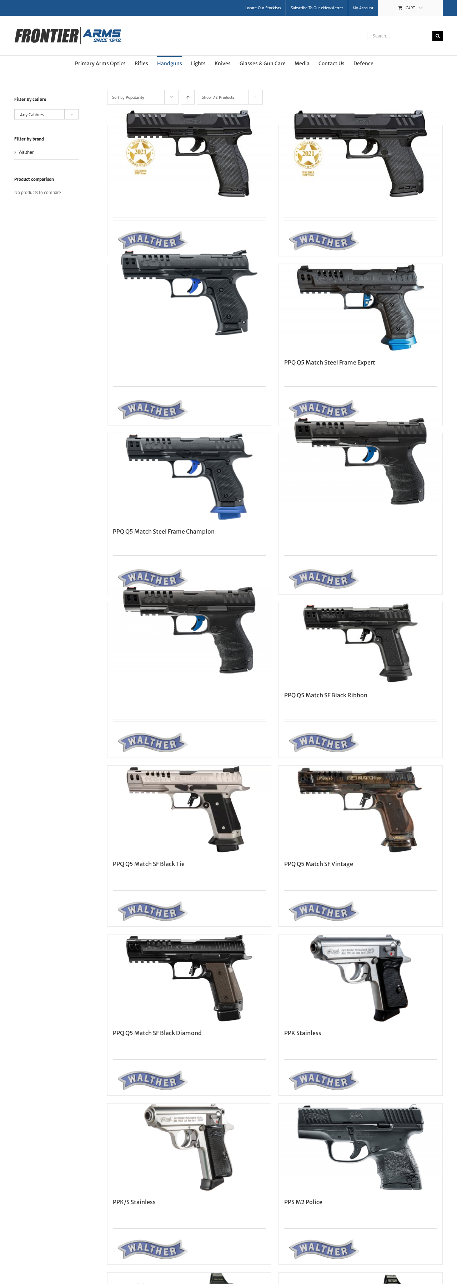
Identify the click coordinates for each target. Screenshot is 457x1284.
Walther (26, 152)
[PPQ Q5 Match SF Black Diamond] (189, 977)
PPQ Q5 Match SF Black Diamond (157, 1032)
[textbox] (46, 114)
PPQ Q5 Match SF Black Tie (149, 863)
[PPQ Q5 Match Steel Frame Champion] (189, 476)
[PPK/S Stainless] (189, 1147)
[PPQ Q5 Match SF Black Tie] (189, 809)
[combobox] (46, 114)
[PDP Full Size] (189, 154)
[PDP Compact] (360, 154)
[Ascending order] (188, 97)
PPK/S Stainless (134, 1202)
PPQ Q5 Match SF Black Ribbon (325, 695)
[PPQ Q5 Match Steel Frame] (189, 292)
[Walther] (150, 241)
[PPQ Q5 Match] (360, 461)
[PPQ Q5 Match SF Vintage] (360, 809)
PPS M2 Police (303, 1202)
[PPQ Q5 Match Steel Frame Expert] (360, 307)
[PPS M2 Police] (360, 1147)
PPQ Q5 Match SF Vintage (318, 863)
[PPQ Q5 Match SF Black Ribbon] (360, 643)
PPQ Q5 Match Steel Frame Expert (329, 362)
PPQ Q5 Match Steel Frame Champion (164, 531)
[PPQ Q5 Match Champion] (189, 630)
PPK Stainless (302, 1032)
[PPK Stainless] (360, 977)
